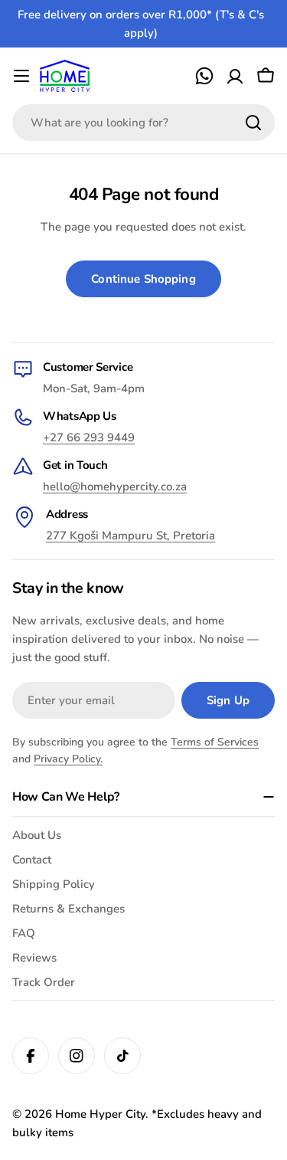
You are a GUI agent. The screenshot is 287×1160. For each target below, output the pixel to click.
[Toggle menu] (21, 76)
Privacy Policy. (68, 759)
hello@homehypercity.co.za (115, 486)
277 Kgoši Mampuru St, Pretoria (130, 535)
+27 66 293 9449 (89, 437)
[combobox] (143, 122)
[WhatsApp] (204, 76)
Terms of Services (215, 742)
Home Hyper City (100, 1114)
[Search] (253, 122)
